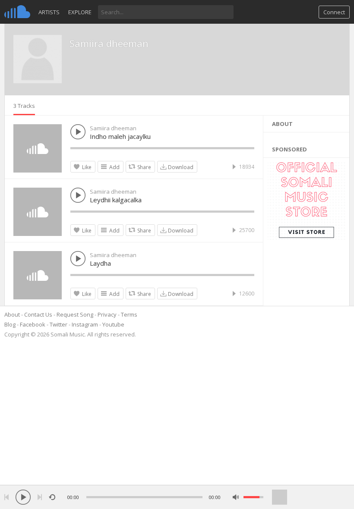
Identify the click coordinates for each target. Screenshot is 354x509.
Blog (10, 324)
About (12, 314)
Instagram (85, 324)
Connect (334, 12)
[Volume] (253, 497)
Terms (129, 314)
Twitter (58, 324)
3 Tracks (24, 106)
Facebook (32, 324)
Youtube (113, 324)
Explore (80, 12)
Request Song (75, 314)
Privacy (107, 314)
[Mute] (236, 497)
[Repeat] (52, 497)
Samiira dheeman (109, 43)
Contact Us (38, 314)
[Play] (23, 497)
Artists (49, 12)
